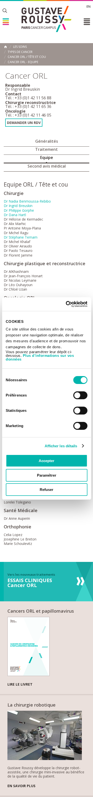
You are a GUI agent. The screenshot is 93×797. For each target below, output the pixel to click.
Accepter (46, 461)
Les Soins (20, 46)
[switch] (80, 395)
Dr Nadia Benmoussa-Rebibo (27, 201)
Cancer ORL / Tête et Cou (27, 56)
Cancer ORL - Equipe (23, 62)
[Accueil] (46, 19)
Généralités (46, 141)
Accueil (5, 46)
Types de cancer (20, 52)
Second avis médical (47, 166)
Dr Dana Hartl (15, 214)
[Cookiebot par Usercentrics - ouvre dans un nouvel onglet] (66, 304)
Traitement (46, 149)
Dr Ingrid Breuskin (18, 205)
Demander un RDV (24, 122)
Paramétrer (46, 475)
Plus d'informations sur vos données (40, 357)
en (89, 6)
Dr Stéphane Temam (20, 237)
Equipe (46, 157)
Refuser (46, 489)
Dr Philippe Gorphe (19, 210)
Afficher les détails (61, 446)
